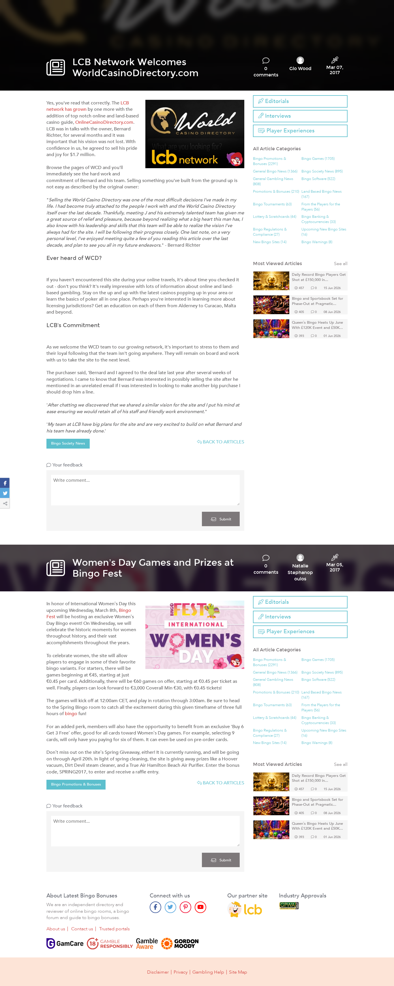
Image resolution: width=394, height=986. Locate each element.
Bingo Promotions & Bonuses (76, 784)
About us (55, 929)
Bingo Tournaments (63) (272, 204)
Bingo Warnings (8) (316, 242)
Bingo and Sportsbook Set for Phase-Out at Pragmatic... (317, 301)
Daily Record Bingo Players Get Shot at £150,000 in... (319, 277)
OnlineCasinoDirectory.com (104, 122)
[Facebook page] (155, 907)
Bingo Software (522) (318, 179)
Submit (224, 519)
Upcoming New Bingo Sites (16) (323, 232)
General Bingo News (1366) (275, 171)
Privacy (180, 972)
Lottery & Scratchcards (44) (274, 216)
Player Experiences (289, 130)
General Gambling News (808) (273, 182)
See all (341, 264)
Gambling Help (208, 972)
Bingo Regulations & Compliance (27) (270, 232)
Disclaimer (158, 972)
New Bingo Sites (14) (269, 242)
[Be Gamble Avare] (146, 944)
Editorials (276, 101)
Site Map (238, 972)
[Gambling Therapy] (179, 944)
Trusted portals (114, 929)
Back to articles (223, 442)
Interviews (277, 116)
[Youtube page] (200, 907)
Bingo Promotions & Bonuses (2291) (269, 161)
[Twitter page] (170, 907)
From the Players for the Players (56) (320, 207)
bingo (71, 714)
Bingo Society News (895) (322, 171)
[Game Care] (64, 944)
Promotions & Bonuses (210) (276, 191)
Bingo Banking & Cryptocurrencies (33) (318, 219)
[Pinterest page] (185, 907)
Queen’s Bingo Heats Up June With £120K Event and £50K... (317, 325)
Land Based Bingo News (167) (321, 194)
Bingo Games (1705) (318, 158)
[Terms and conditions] (110, 943)
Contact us (82, 929)
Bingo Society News (68, 443)
